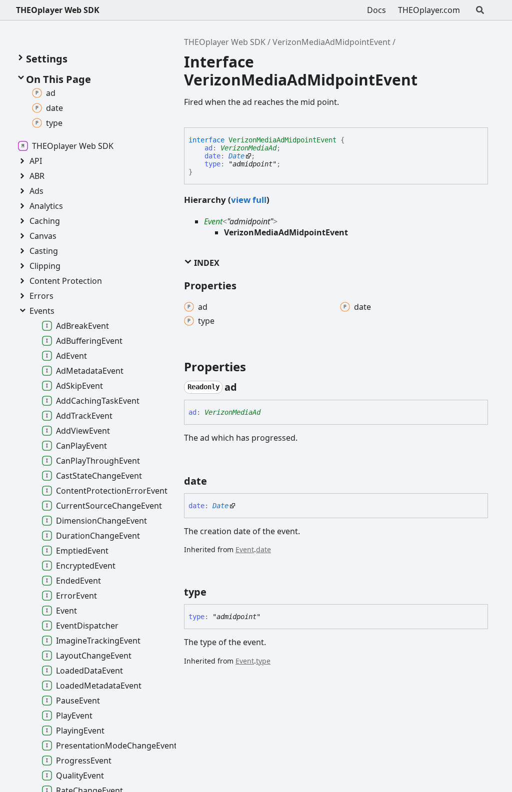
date (212, 156)
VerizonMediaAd (248, 148)
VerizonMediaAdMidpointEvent (331, 41)
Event (213, 221)
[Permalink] (246, 387)
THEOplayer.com (429, 9)
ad (208, 148)
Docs (376, 9)
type (212, 164)
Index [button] (206, 263)
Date (236, 156)
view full (248, 199)
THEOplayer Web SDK (58, 9)
